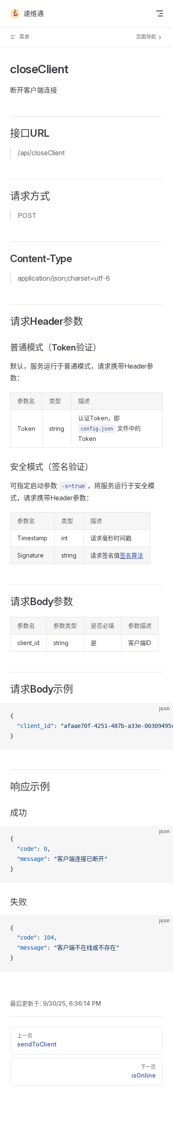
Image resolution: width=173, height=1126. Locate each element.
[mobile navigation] (159, 13)
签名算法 (131, 555)
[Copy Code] (159, 716)
